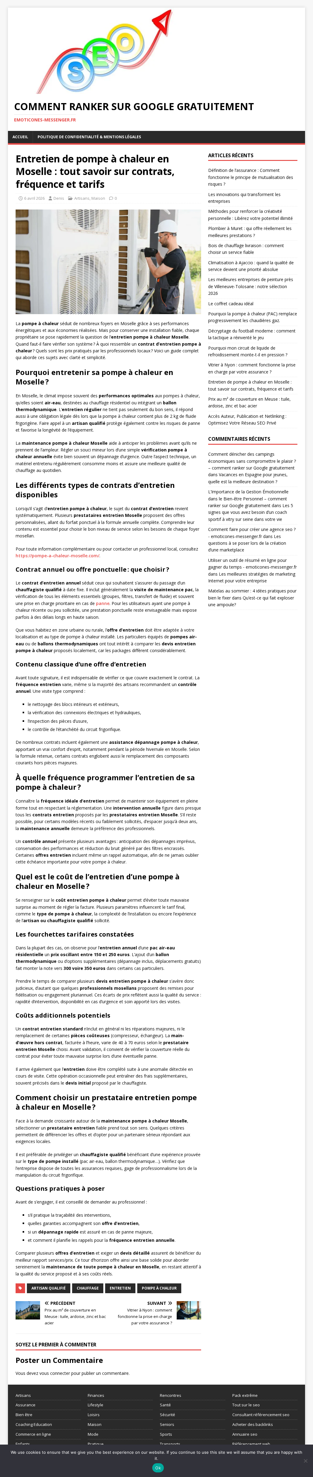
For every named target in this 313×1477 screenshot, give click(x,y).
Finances (96, 1395)
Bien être (24, 1414)
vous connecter (54, 1373)
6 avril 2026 (34, 198)
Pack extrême (245, 1395)
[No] (305, 1461)
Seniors (167, 1424)
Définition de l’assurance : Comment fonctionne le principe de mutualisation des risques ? (250, 177)
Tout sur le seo (246, 1405)
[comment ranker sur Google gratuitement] (106, 90)
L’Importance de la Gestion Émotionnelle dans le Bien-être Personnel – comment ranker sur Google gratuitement (248, 498)
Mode (93, 1434)
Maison (98, 198)
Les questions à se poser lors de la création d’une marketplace (247, 543)
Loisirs (94, 1414)
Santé (165, 1405)
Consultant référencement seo (260, 1414)
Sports (166, 1434)
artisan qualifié (48, 1288)
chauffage (88, 1288)
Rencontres (170, 1395)
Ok (158, 1467)
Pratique (96, 1444)
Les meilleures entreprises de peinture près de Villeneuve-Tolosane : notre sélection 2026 (250, 286)
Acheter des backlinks (252, 1424)
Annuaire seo (244, 1434)
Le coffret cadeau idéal (230, 303)
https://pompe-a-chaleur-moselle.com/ (57, 556)
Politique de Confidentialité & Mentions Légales (89, 136)
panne (102, 603)
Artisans (82, 198)
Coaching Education (34, 1424)
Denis (58, 198)
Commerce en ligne (33, 1434)
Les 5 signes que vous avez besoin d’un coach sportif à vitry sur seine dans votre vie (250, 512)
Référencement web (251, 1444)
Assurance (25, 1405)
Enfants (23, 1444)
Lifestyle (95, 1405)
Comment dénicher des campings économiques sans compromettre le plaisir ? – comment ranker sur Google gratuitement (252, 461)
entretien (120, 1288)
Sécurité (167, 1414)
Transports (170, 1444)
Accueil (20, 136)
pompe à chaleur (159, 1288)
